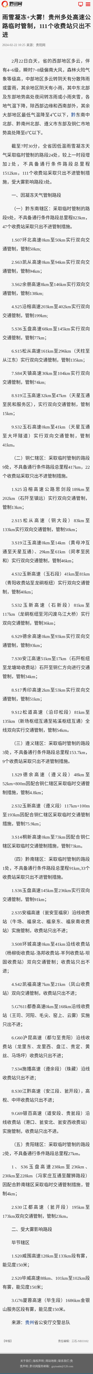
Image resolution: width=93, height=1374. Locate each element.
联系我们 (63, 1361)
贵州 (29, 1322)
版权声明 (38, 1361)
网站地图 (51, 1361)
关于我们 (25, 1361)
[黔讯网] (13, 4)
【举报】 (7, 1341)
